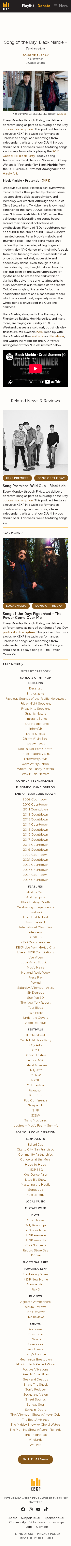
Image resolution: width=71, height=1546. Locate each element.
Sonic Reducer (35, 1389)
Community (17, 1522)
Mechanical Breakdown (35, 1359)
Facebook (57, 336)
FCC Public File (31, 1538)
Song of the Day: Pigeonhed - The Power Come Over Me (32, 615)
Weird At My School (35, 764)
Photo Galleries (35, 1262)
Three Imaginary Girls (35, 754)
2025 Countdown (35, 880)
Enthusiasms (36, 693)
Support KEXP (31, 1518)
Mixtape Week (35, 1208)
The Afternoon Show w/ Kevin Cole (35, 1414)
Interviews (35, 932)
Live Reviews (35, 1317)
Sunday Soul (35, 1404)
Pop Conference (35, 1100)
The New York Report (35, 1002)
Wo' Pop (35, 1445)
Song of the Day (35, 55)
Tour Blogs (35, 1007)
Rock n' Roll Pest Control (35, 749)
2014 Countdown (35, 824)
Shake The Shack (36, 1384)
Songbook (35, 1189)
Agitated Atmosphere (35, 1302)
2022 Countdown (35, 865)
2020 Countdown (35, 855)
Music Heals (35, 967)
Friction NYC (35, 1060)
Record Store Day (35, 1250)
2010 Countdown (35, 804)
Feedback (35, 912)
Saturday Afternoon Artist (35, 987)
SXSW (35, 1115)
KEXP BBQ (35, 1169)
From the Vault (35, 922)
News (35, 1214)
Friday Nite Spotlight (35, 708)
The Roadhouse (35, 1435)
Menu (63, 5)
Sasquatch (35, 1105)
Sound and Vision (35, 1394)
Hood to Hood (35, 1164)
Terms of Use (23, 1534)
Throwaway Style (36, 759)
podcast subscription (18, 129)
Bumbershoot (35, 1035)
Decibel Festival (35, 1055)
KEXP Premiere (17, 478)
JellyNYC (35, 1070)
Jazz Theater (36, 1349)
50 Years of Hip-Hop (35, 677)
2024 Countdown (35, 875)
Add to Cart (35, 892)
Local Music (16, 605)
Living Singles (35, 734)
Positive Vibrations (35, 1369)
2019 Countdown (35, 849)
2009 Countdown (35, 799)
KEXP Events (35, 1139)
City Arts (35, 1045)
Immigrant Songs (36, 718)
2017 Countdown (35, 839)
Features (35, 886)
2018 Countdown (35, 845)
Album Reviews (35, 1307)
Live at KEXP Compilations (35, 952)
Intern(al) (35, 728)
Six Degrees (35, 992)
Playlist (28, 5)
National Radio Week (35, 972)
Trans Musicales (35, 1120)
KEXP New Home (35, 1279)
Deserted (35, 688)
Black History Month (35, 902)
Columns (35, 683)
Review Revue (35, 744)
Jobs (29, 1527)
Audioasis (35, 1329)
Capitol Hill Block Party (35, 1040)
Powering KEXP (35, 1268)
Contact (42, 1527)
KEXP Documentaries (35, 942)
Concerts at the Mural (35, 1159)
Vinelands (35, 1439)
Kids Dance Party (36, 1174)
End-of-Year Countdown (35, 794)
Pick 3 (36, 1289)
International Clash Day (35, 927)
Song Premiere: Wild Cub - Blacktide (34, 486)
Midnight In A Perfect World (35, 1364)
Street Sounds (35, 1399)
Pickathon (35, 1090)
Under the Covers (35, 1017)
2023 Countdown (35, 870)
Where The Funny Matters (35, 769)
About (13, 1518)
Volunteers (37, 1522)
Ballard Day (35, 1144)
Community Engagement (35, 780)
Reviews (35, 1296)
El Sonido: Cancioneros (35, 787)
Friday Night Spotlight (35, 703)
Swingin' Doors (35, 1409)
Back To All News (35, 1459)
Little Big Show (35, 1179)
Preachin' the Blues (35, 1374)
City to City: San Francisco (35, 1149)
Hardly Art (10, 173)
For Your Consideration (35, 1132)
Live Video (35, 957)
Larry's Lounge (35, 1354)
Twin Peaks (35, 1013)
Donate (44, 5)
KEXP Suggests (35, 1245)
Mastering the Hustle (35, 1184)
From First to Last (35, 917)
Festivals (35, 1029)
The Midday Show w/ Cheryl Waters (36, 1424)
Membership (35, 1284)
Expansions (36, 1344)
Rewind (35, 982)
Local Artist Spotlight (35, 962)
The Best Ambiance (35, 1419)
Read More (12, 532)
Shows (35, 1323)
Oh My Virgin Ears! (35, 738)
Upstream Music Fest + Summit (35, 1125)
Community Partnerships (35, 1154)
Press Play (36, 977)
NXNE (35, 1080)
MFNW (36, 1075)
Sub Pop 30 (35, 997)
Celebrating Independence (35, 907)
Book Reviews (35, 1312)
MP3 (46, 180)
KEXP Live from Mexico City (35, 947)
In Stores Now (35, 1230)
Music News (35, 1220)
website (38, 336)
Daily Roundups (36, 1225)
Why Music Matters (35, 774)
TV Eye (36, 1255)
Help (50, 1538)
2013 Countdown (35, 819)
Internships (56, 1522)
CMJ (35, 1050)
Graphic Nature (35, 713)
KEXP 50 (35, 937)
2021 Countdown (35, 859)
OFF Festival (35, 1085)
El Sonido (35, 1339)
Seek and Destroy (35, 1379)
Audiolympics (35, 897)
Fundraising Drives (35, 1274)
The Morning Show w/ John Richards (35, 1429)
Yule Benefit (35, 1195)
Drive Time (35, 1334)
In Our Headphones (35, 724)
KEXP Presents (35, 1240)
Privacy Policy (49, 1534)
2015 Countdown (35, 829)
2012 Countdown (35, 814)
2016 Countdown (35, 834)
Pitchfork (35, 1095)
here (39, 332)
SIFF (35, 1110)
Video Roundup (36, 1023)
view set (62, 114)
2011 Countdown (35, 809)
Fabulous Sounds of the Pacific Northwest (36, 698)
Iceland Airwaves (35, 1065)
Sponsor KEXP (55, 1518)
